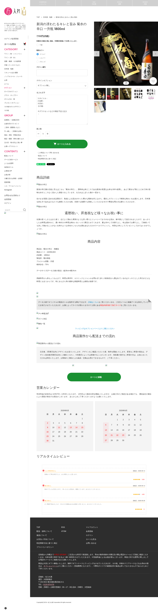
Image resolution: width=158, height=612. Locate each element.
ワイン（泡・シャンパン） (13, 54)
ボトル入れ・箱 (9, 99)
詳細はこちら (93, 302)
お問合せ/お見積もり (12, 195)
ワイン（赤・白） (10, 57)
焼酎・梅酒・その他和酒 (12, 61)
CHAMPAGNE (43, 3)
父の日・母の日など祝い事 (13, 142)
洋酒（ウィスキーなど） (12, 65)
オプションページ (50, 566)
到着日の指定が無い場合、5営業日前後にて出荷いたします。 (57, 41)
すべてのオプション (11, 91)
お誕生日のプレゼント (11, 124)
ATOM (63, 531)
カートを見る (15, 44)
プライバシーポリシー (45, 547)
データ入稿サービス (11, 160)
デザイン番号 (41, 67)
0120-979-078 (48, 584)
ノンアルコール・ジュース (13, 76)
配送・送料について (44, 531)
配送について (8, 156)
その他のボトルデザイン (12, 106)
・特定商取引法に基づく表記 (46, 159)
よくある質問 (8, 163)
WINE (68, 3)
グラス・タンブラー (11, 95)
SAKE (94, 3)
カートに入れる (64, 144)
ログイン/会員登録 (11, 39)
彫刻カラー (40, 50)
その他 (6, 110)
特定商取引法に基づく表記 (47, 543)
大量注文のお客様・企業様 (13, 178)
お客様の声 (8, 171)
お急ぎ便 (7, 175)
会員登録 (7, 199)
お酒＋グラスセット (11, 146)
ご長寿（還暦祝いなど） (12, 127)
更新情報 (7, 182)
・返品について (42, 156)
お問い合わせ (91, 543)
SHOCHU (119, 3)
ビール (6, 84)
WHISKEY (145, 3)
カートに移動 (96, 377)
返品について (42, 535)
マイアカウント (92, 527)
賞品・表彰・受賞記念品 (12, 135)
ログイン (7, 203)
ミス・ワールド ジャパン (12, 186)
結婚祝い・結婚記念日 (11, 120)
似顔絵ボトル (8, 167)
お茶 (5, 80)
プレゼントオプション (11, 103)
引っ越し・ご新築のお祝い (13, 131)
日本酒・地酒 (8, 69)
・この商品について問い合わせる (48, 153)
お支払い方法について (45, 539)
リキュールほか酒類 (11, 73)
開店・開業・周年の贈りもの (14, 139)
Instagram (8, 190)
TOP (38, 17)
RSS (63, 527)
